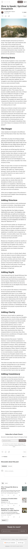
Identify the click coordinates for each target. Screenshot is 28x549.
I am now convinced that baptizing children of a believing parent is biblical (10, 512)
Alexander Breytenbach (9, 11)
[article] (14, 491)
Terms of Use (20, 443)
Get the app (20, 542)
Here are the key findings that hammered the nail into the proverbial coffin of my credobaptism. (10, 491)
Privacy (13, 539)
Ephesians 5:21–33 (5, 502)
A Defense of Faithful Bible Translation (9, 499)
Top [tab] (2, 483)
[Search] (25, 483)
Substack (7, 546)
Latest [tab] (6, 483)
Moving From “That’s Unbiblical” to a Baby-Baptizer (10, 509)
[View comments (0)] (5, 16)
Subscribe (20, 2)
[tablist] (7, 466)
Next (23, 456)
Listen (25, 12)
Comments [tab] (4, 466)
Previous (5, 456)
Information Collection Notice (15, 445)
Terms (17, 539)
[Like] (2, 16)
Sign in (25, 2)
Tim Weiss (9, 515)
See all (4, 520)
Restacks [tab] (10, 466)
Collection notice (23, 539)
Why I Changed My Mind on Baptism (9, 487)
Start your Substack (10, 542)
